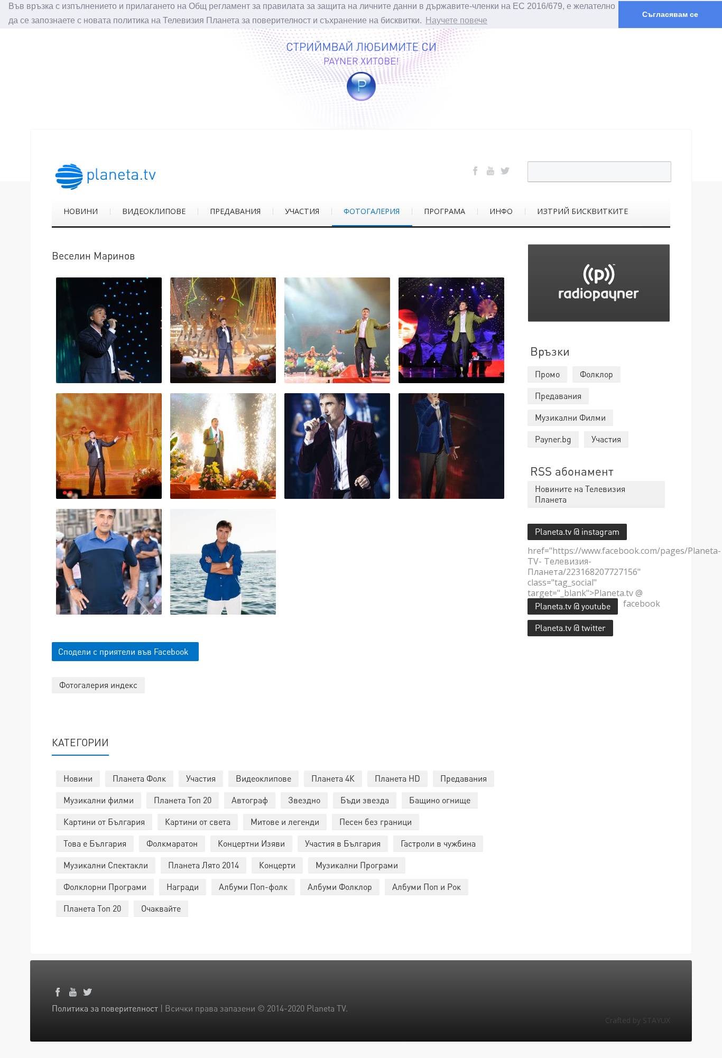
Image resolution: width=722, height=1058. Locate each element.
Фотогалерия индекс (98, 684)
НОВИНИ (80, 211)
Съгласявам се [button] (670, 14)
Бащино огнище (439, 799)
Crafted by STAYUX (637, 1020)
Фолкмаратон (172, 843)
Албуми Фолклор (340, 886)
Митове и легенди (285, 821)
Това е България (94, 843)
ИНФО (501, 211)
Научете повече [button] (456, 20)
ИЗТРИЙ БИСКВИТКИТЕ (582, 211)
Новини (77, 778)
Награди (182, 886)
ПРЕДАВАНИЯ (235, 211)
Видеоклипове (263, 778)
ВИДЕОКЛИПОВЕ (154, 211)
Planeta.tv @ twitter (570, 627)
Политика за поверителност (105, 1008)
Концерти (277, 864)
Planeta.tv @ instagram (577, 531)
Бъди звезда (364, 799)
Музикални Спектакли (105, 864)
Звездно (304, 799)
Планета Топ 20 (182, 799)
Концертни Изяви (251, 843)
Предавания (463, 778)
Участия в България (343, 843)
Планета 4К (333, 778)
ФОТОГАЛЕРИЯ (372, 211)
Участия (201, 778)
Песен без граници (375, 821)
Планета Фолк (139, 778)
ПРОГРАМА (444, 211)
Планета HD (397, 778)
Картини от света (197, 821)
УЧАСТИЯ (302, 211)
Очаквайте (161, 908)
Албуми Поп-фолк (253, 886)
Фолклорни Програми (104, 886)
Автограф (250, 799)
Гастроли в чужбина (438, 843)
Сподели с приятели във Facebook (123, 651)
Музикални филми (98, 799)
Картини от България (104, 821)
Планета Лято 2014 (203, 864)
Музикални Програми (357, 864)
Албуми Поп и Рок (426, 886)
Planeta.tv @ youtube (572, 605)
